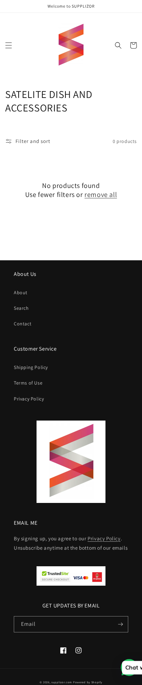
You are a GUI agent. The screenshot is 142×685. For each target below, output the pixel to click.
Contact (22, 324)
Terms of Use (28, 383)
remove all (100, 194)
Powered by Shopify (87, 682)
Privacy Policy (29, 399)
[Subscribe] (120, 624)
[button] (8, 45)
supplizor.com (61, 682)
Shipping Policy (31, 367)
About (21, 292)
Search (21, 308)
